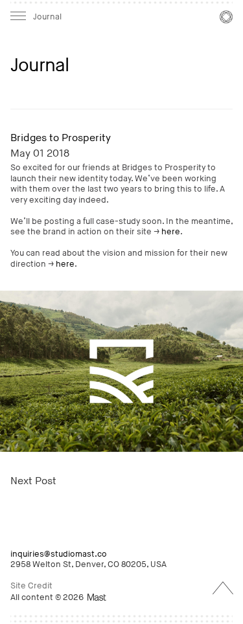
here (170, 232)
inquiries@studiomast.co (58, 554)
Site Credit (31, 586)
